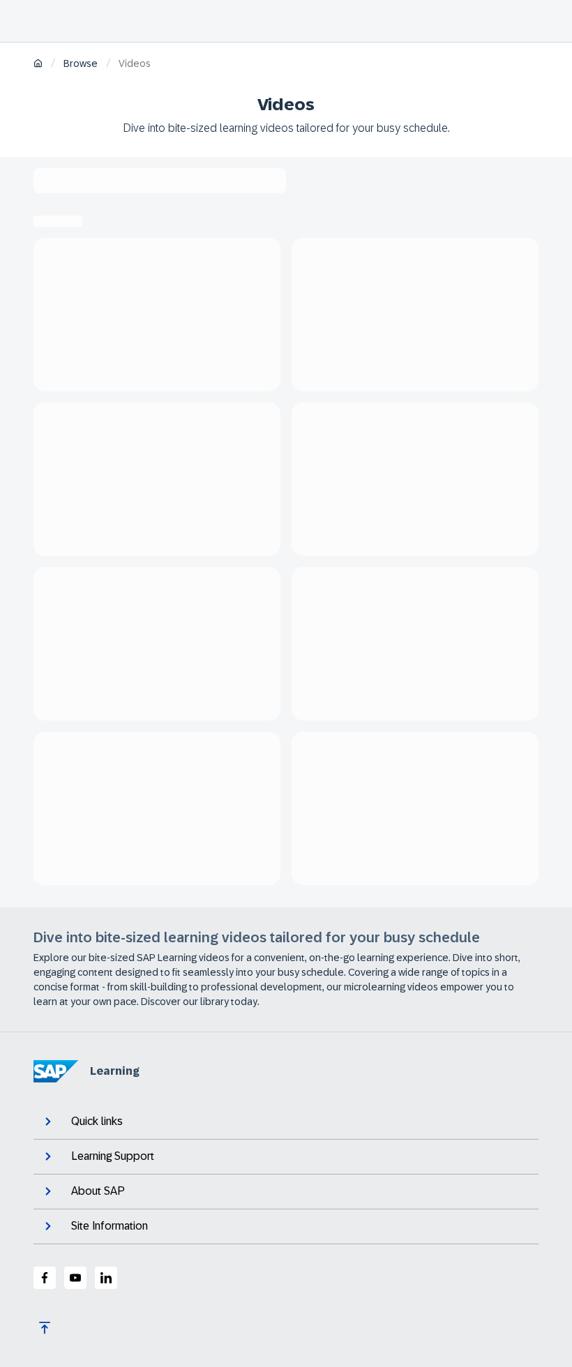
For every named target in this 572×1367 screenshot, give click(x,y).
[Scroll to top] (44, 1328)
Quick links (97, 1121)
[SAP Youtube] (75, 1278)
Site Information (109, 1226)
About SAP (98, 1191)
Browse (80, 63)
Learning (115, 1071)
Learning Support (112, 1156)
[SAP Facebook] (44, 1278)
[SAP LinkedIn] (106, 1278)
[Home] (38, 64)
